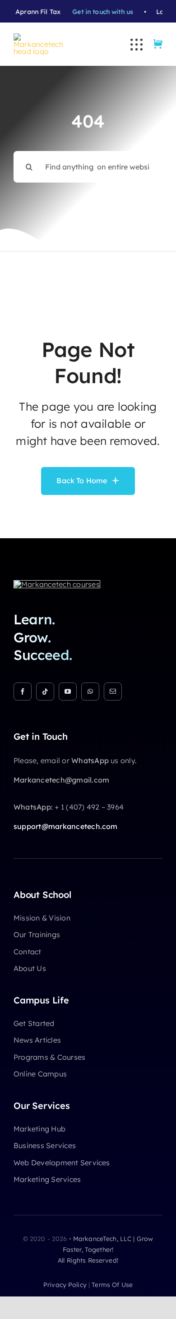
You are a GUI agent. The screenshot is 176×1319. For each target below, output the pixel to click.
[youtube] (68, 691)
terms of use (112, 1285)
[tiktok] (45, 691)
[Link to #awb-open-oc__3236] (136, 44)
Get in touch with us (89, 12)
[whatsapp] (90, 691)
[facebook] (23, 691)
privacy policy (65, 1285)
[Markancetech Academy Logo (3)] (57, 584)
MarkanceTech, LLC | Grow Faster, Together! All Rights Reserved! (105, 1249)
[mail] (113, 691)
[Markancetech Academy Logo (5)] (38, 36)
